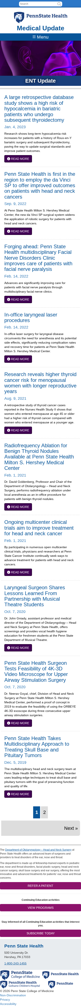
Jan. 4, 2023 (15, 127)
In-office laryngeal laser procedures (30, 317)
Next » (71, 828)
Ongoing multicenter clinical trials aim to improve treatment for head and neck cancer (39, 527)
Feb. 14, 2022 (16, 276)
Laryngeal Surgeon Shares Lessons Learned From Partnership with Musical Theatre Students (34, 596)
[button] (59, 4)
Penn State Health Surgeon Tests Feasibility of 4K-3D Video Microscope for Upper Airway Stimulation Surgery (36, 671)
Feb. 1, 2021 (15, 475)
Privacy (5, 999)
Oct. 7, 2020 (14, 611)
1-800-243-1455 (15, 963)
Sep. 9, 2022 (15, 204)
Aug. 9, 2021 (15, 398)
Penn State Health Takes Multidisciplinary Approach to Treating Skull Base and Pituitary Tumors (36, 746)
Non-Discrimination (13, 995)
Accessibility (8, 1004)
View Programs (41, 907)
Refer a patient (40, 885)
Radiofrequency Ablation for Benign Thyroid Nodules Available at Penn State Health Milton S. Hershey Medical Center (39, 457)
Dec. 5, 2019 (15, 762)
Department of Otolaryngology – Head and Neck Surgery (38, 849)
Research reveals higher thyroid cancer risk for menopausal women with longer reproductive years (40, 382)
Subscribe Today (41, 933)
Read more (19, 158)
